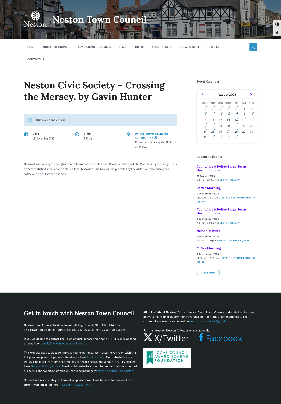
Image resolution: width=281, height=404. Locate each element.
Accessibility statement (75, 384)
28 (212, 108)
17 (204, 126)
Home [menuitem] (31, 47)
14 (236, 120)
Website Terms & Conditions (116, 371)
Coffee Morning (209, 188)
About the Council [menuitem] (56, 47)
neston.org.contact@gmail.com (211, 321)
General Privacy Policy (45, 366)
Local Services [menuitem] (190, 47)
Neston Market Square (234, 240)
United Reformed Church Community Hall (151, 135)
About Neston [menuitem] (162, 47)
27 (204, 108)
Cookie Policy (95, 357)
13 (228, 120)
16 (251, 120)
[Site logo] (35, 29)
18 (212, 126)
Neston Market (208, 231)
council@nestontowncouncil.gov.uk (62, 343)
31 (236, 108)
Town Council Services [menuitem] (94, 47)
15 (243, 120)
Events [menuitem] (214, 47)
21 (236, 126)
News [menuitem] (122, 47)
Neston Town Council (100, 19)
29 (220, 108)
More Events (208, 272)
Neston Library (229, 180)
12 (220, 120)
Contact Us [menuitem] (35, 59)
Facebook (223, 338)
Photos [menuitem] (139, 47)
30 (228, 108)
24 (204, 131)
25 (212, 131)
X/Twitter (171, 338)
